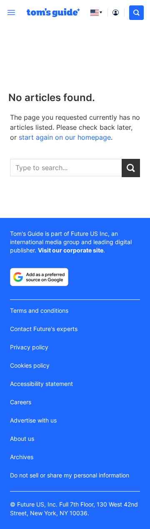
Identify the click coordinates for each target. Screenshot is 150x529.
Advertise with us (33, 420)
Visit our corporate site (70, 250)
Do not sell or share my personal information (69, 475)
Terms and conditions (39, 310)
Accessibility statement (41, 383)
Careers (20, 401)
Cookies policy (30, 365)
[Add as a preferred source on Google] (39, 277)
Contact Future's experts (44, 328)
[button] (136, 12)
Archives (21, 456)
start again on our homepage (65, 137)
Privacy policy (29, 347)
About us (22, 438)
